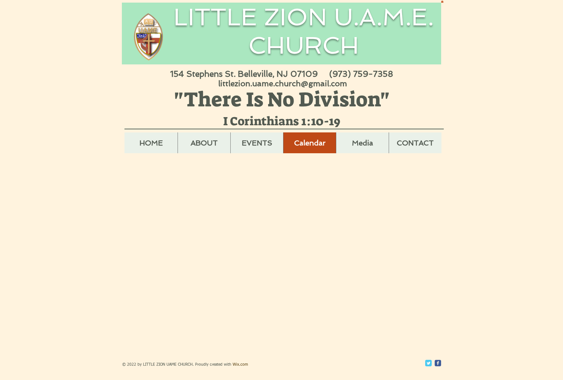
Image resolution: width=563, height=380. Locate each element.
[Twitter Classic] (428, 363)
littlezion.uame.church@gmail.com (282, 83)
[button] (442, 1)
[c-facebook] (438, 363)
